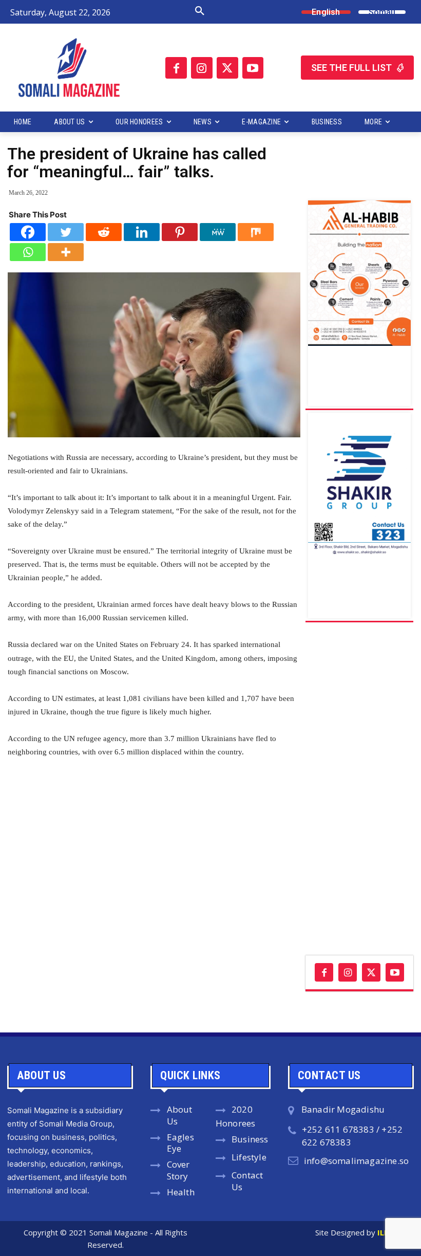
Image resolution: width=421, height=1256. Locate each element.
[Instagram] (202, 68)
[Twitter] (227, 68)
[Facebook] (176, 68)
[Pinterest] (180, 232)
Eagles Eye (180, 1143)
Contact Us (247, 1181)
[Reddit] (104, 232)
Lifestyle (249, 1157)
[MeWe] (218, 232)
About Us (180, 1115)
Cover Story (178, 1170)
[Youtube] (253, 68)
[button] (166, 11)
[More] (66, 252)
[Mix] (256, 232)
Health (181, 1192)
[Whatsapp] (28, 252)
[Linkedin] (142, 232)
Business (250, 1139)
